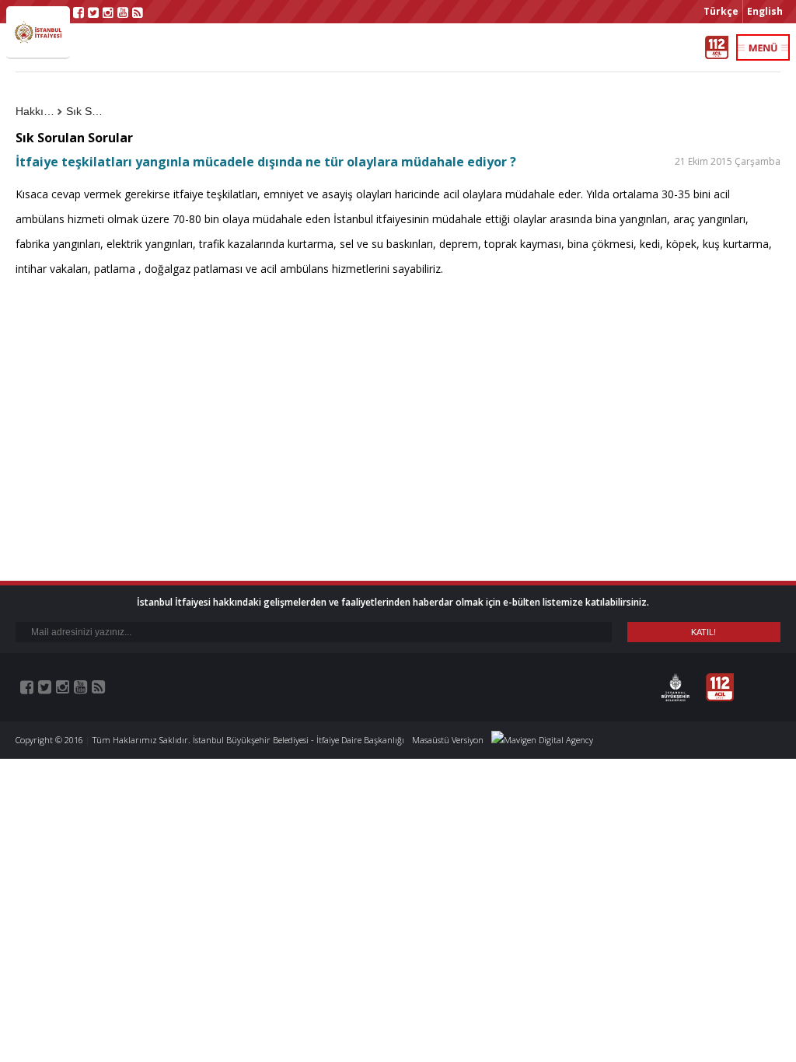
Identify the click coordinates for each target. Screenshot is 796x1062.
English (765, 11)
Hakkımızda (39, 111)
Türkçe (720, 11)
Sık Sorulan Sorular (89, 111)
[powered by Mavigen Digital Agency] (542, 740)
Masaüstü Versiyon (448, 740)
